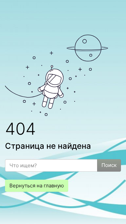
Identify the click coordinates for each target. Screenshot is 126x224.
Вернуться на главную (36, 185)
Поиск (109, 165)
